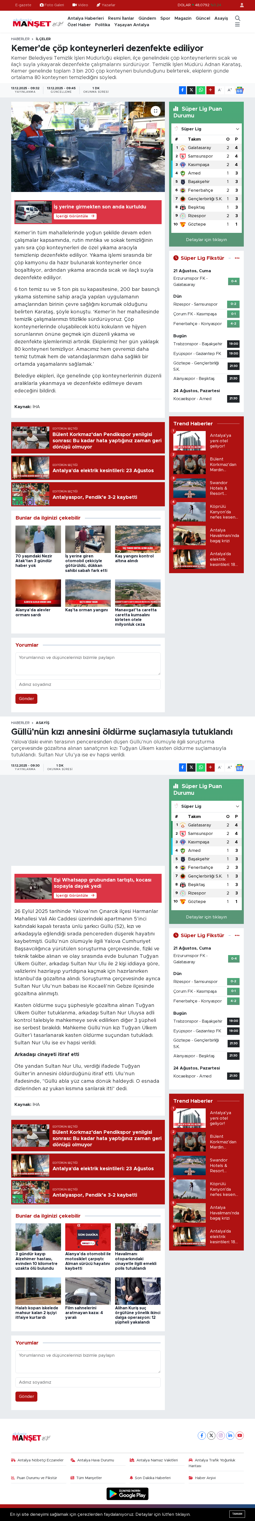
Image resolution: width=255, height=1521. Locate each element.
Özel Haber (79, 25)
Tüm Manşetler (89, 1478)
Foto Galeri (54, 5)
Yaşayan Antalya (131, 25)
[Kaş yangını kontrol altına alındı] (138, 539)
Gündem (147, 18)
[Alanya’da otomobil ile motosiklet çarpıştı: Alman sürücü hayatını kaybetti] (88, 1237)
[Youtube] (240, 1436)
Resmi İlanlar (121, 18)
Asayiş (221, 18)
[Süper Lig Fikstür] (237, 258)
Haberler (20, 39)
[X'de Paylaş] (191, 90)
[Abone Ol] (239, 90)
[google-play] (128, 1494)
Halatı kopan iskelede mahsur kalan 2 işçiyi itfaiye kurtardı (36, 1313)
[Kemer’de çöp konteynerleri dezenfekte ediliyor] (88, 147)
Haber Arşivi (205, 1478)
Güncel (203, 18)
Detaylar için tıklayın (206, 240)
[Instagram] (221, 1436)
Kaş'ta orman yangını (86, 610)
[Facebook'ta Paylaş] (182, 90)
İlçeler (43, 39)
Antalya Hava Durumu (95, 1460)
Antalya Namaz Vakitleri (157, 1460)
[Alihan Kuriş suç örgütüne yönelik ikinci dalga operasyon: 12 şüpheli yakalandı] (138, 1291)
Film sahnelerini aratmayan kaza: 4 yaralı (84, 1313)
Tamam (237, 1514)
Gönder (26, 699)
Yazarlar (108, 5)
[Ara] (237, 18)
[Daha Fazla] (210, 90)
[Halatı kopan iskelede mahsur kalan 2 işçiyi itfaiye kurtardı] (38, 1291)
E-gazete (23, 5)
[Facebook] (202, 1436)
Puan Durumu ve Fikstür (37, 1478)
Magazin (183, 18)
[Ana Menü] (237, 25)
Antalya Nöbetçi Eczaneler (40, 1460)
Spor (165, 18)
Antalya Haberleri (85, 18)
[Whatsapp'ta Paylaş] (200, 90)
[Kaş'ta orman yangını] (88, 593)
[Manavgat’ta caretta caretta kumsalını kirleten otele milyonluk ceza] (138, 593)
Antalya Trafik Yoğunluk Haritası (212, 1463)
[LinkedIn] (230, 1436)
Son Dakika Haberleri (153, 1478)
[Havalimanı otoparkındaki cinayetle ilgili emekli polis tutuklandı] (138, 1237)
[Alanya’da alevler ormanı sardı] (38, 593)
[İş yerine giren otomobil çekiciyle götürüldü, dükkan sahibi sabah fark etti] (88, 539)
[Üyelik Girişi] (240, 5)
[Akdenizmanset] (38, 21)
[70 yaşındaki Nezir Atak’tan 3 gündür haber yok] (38, 539)
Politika (102, 25)
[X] (211, 1436)
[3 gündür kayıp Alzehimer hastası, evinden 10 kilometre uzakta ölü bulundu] (38, 1237)
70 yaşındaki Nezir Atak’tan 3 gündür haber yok (33, 561)
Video (83, 5)
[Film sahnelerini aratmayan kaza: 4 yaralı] (88, 1291)
